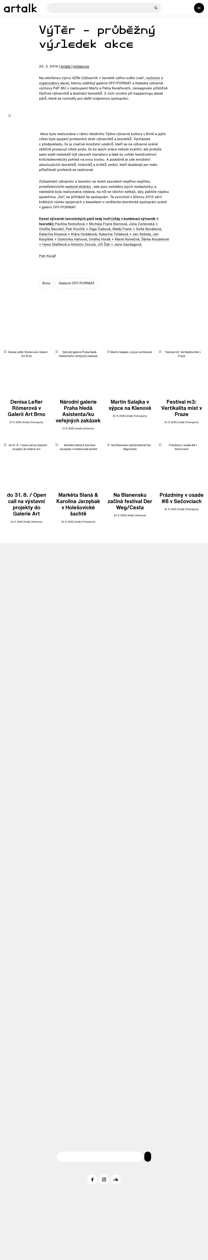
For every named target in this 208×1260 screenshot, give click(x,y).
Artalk (66, 66)
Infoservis (81, 66)
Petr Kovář (47, 255)
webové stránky (78, 186)
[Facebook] (92, 1180)
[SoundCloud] (116, 1180)
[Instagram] (104, 1180)
